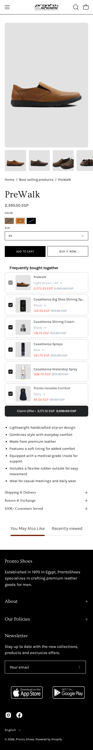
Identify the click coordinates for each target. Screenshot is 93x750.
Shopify (56, 739)
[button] (75, 7)
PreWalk (40, 277)
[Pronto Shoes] (46, 7)
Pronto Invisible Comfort (52, 388)
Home (9, 180)
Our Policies (17, 619)
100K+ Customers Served (24, 509)
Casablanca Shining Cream (54, 322)
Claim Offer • (46, 411)
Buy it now (67, 251)
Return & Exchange (20, 500)
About (11, 601)
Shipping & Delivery (20, 492)
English (10, 730)
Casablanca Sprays (48, 344)
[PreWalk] (15, 160)
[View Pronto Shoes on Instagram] (8, 715)
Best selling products (36, 180)
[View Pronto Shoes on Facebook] (19, 715)
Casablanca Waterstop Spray (55, 369)
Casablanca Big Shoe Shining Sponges (59, 299)
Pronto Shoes (25, 739)
